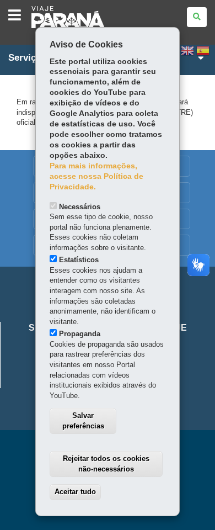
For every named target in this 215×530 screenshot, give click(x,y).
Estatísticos (79, 260)
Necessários (79, 207)
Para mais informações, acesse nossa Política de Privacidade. (96, 176)
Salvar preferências (83, 420)
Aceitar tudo (75, 491)
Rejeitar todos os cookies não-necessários (106, 463)
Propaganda (79, 334)
